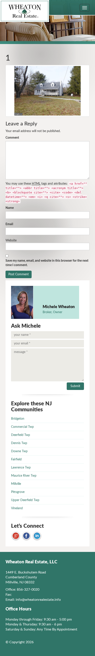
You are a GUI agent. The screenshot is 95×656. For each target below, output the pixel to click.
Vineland (17, 508)
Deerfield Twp (20, 435)
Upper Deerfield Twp (25, 500)
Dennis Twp (19, 443)
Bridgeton (17, 418)
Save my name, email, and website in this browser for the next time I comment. (47, 263)
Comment (12, 137)
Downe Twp (19, 451)
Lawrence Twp (21, 467)
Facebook (26, 536)
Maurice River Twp (23, 475)
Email (9, 224)
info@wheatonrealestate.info (38, 599)
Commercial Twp (22, 426)
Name (10, 207)
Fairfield (16, 459)
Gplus (16, 536)
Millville (16, 483)
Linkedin (37, 536)
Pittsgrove (18, 492)
